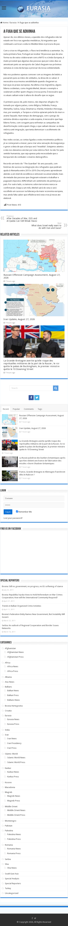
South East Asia (12, 874)
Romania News (14, 848)
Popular (16, 409)
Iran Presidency (14, 743)
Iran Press (11, 748)
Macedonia (10, 787)
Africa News (12, 666)
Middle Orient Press (16, 815)
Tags (40, 409)
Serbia (8, 859)
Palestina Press (14, 839)
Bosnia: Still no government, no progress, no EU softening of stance (32, 586)
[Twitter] (36, 397)
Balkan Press (13, 695)
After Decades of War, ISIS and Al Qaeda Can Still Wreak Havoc (22, 218)
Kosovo (8, 782)
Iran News (12, 738)
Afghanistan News (15, 652)
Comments (29, 409)
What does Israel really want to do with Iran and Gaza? (46, 225)
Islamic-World (11, 754)
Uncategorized (11, 893)
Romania (9, 845)
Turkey (8, 888)
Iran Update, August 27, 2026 (19, 319)
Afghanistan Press (15, 657)
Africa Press (12, 671)
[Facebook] (31, 397)
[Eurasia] (34, 8)
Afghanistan (10, 648)
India (7, 730)
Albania (8, 677)
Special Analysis (12, 878)
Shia (7, 864)
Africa (7, 662)
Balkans (8, 687)
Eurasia (13, 22)
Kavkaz (8, 768)
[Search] (55, 388)
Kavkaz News (13, 772)
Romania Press (14, 853)
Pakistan (8, 826)
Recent (6, 409)
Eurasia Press (13, 724)
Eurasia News (13, 719)
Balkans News (13, 700)
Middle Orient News (16, 810)
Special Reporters (13, 883)
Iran (7, 735)
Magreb (8, 792)
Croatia (8, 710)
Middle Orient (11, 806)
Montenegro (10, 821)
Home (5, 22)
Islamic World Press (16, 762)
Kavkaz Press (13, 776)
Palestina (9, 830)
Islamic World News (16, 757)
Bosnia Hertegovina (14, 706)
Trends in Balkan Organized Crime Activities (21, 606)
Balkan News (13, 690)
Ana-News (9, 682)
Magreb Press (13, 800)
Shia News (12, 868)
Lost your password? (13, 518)
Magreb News (13, 796)
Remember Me (25, 512)
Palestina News (14, 834)
